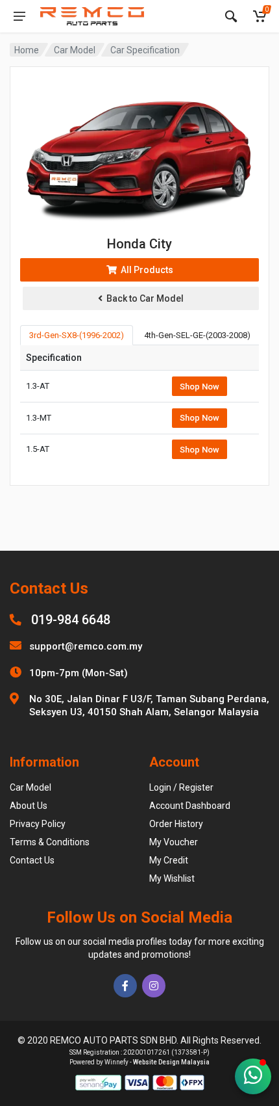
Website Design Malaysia (171, 1062)
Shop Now (199, 386)
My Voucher (173, 842)
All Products (145, 270)
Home (26, 50)
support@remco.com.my (85, 646)
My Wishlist (172, 878)
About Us (28, 805)
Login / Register (181, 787)
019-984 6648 (70, 619)
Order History (176, 824)
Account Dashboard (189, 805)
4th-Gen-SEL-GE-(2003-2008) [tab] (197, 335)
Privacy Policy (38, 824)
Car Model (74, 50)
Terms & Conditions (50, 842)
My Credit (168, 860)
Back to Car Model (143, 298)
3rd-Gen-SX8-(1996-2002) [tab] (76, 335)
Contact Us (32, 860)
